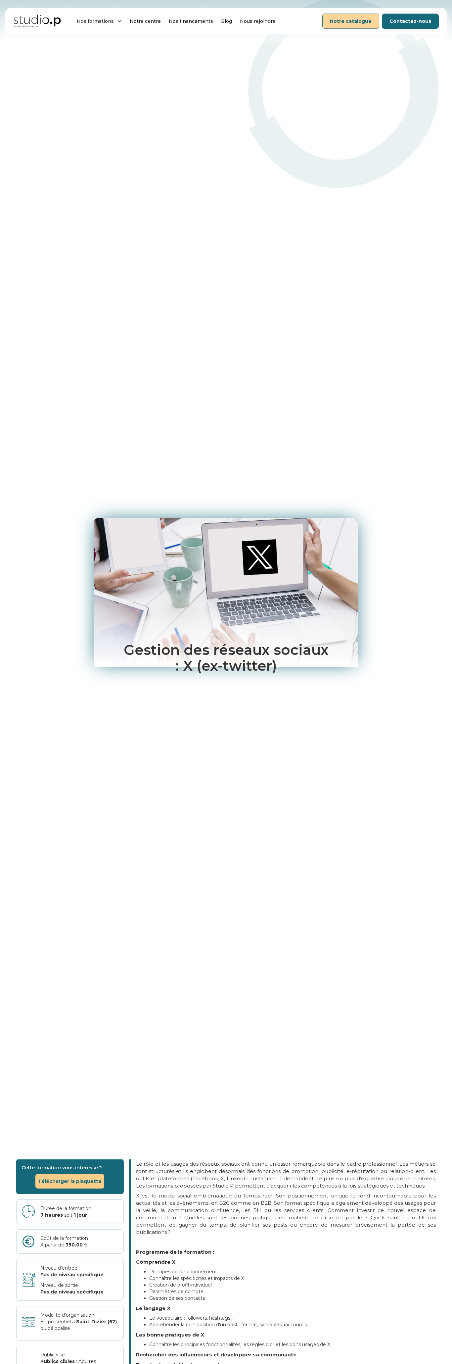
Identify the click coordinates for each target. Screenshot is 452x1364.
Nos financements (191, 21)
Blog (226, 21)
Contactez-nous (410, 21)
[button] (99, 21)
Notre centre (145, 21)
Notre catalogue (351, 21)
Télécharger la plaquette (70, 1181)
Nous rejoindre (258, 21)
